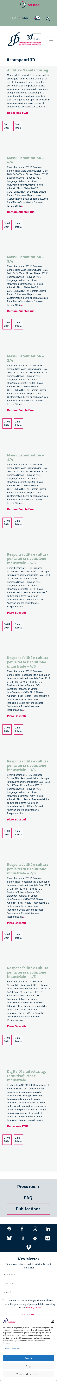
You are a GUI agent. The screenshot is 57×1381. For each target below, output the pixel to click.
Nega (28, 1366)
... (46, 106)
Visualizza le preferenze (28, 1374)
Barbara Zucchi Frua (20, 211)
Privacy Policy (33, 1307)
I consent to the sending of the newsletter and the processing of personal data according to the (30, 1304)
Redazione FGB (17, 112)
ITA (14, 17)
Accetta (28, 1358)
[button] (52, 1320)
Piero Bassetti (16, 612)
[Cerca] (47, 19)
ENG (25, 17)
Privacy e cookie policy (12, 1348)
